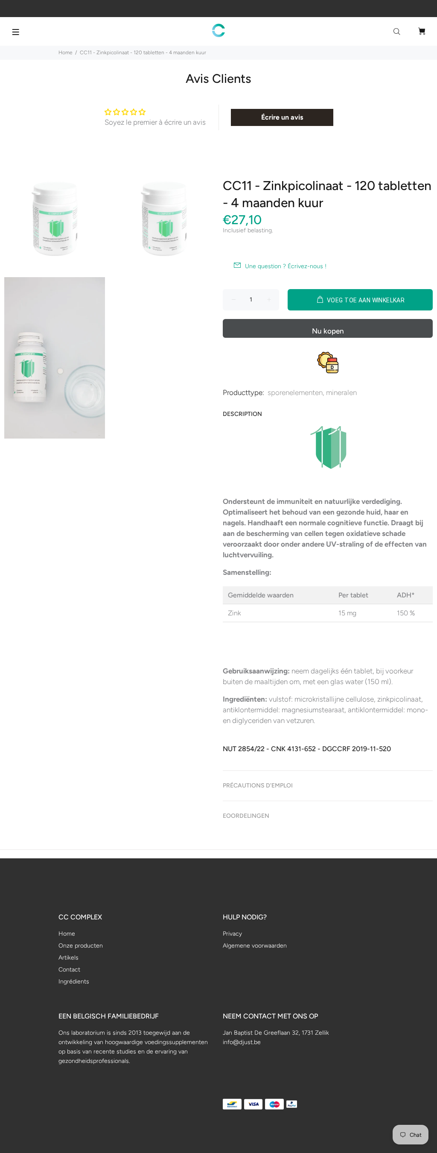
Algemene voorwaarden (255, 945)
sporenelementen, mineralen (312, 392)
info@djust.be (242, 1042)
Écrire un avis (282, 117)
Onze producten (80, 945)
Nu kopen (328, 331)
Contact (69, 969)
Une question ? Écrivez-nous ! (285, 266)
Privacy (232, 933)
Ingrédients (73, 981)
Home (65, 53)
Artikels (68, 957)
